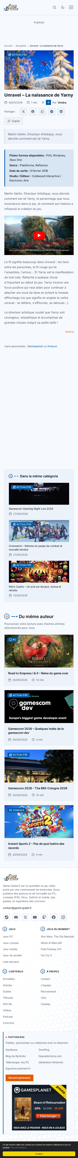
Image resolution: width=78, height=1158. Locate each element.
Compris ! (39, 1153)
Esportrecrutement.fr (18, 1068)
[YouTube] (34, 917)
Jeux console (11, 942)
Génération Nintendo (51, 1062)
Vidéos (7, 1010)
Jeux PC (8, 936)
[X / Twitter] (25, 917)
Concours (8, 1022)
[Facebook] (32, 111)
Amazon (52, 346)
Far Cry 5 (46, 955)
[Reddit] (61, 111)
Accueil (8, 45)
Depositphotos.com (50, 1056)
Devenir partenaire (19, 1077)
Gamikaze (11, 1049)
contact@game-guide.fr (17, 907)
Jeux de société (12, 955)
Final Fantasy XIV (51, 949)
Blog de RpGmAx (16, 1056)
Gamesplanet (35, 346)
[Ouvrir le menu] (71, 7)
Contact (45, 978)
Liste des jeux (11, 961)
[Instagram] (63, 917)
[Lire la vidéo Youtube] (39, 235)
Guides (7, 991)
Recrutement (48, 991)
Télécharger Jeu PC (17, 1062)
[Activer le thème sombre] (63, 7)
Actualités (21, 45)
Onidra (62, 102)
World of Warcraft (51, 942)
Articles (7, 985)
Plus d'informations (18, 1147)
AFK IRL (7, 1004)
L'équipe (46, 985)
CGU (43, 997)
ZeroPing (44, 1049)
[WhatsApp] (42, 111)
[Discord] (16, 917)
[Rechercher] (54, 7)
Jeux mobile (10, 949)
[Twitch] (44, 917)
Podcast (8, 1016)
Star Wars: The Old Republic (57, 936)
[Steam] (6, 917)
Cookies (45, 1004)
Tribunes (8, 997)
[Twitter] (23, 111)
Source (69, 331)
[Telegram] (51, 111)
